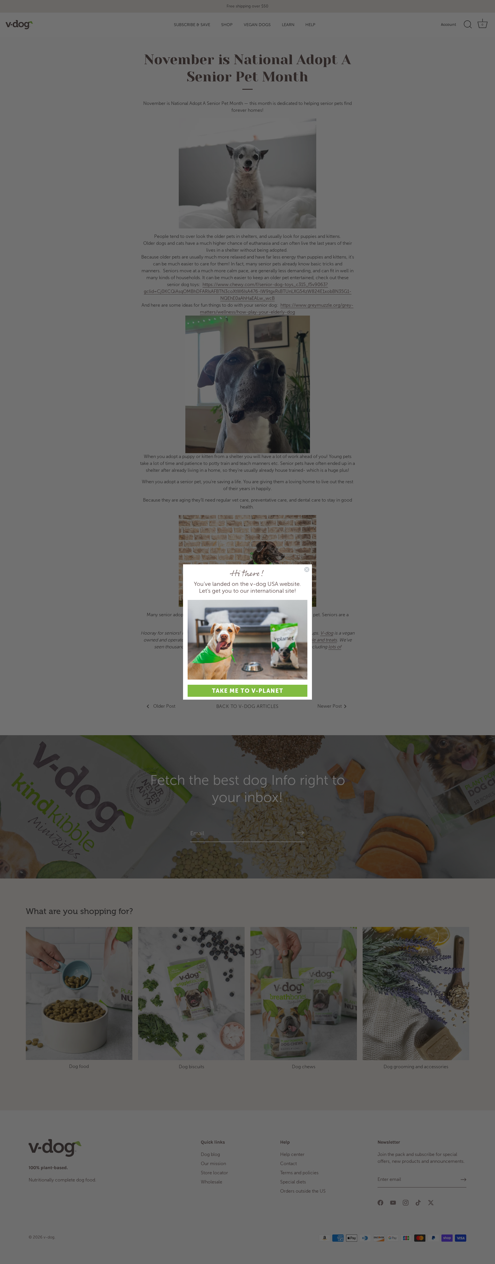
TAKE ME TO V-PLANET (247, 690)
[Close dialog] (307, 569)
